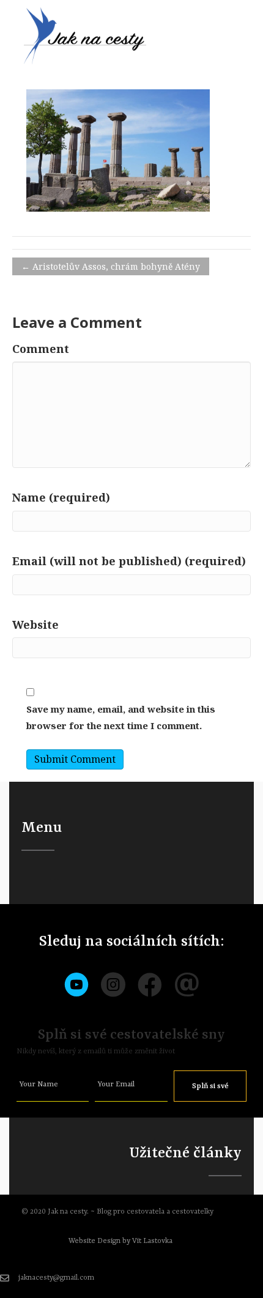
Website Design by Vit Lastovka (120, 1241)
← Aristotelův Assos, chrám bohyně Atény (110, 266)
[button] (210, 1086)
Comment (40, 348)
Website (35, 624)
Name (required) (61, 497)
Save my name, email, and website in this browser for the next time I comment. (120, 717)
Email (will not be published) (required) (129, 561)
